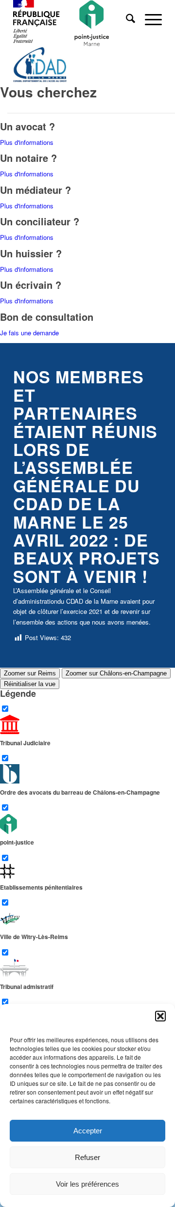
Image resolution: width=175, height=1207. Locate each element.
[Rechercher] (125, 19)
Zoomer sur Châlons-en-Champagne (116, 673)
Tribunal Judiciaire (25, 743)
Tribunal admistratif (26, 986)
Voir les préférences (87, 1184)
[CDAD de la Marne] (72, 65)
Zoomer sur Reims (30, 673)
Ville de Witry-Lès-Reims (34, 937)
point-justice (17, 842)
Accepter (87, 1131)
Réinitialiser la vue (29, 684)
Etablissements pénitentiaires (41, 887)
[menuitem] (125, 19)
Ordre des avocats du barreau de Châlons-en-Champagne (80, 792)
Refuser (87, 1157)
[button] (160, 1016)
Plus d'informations (26, 142)
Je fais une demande (29, 332)
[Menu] (148, 19)
